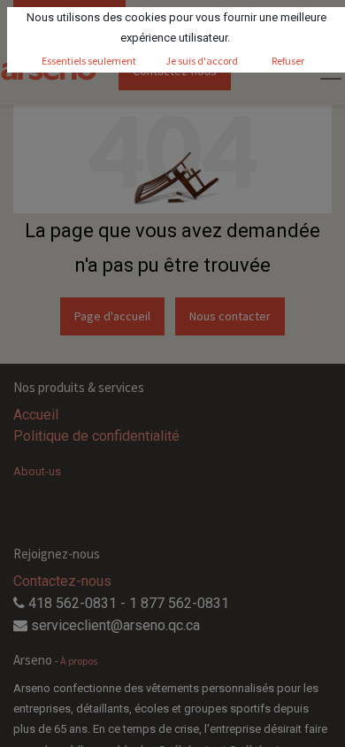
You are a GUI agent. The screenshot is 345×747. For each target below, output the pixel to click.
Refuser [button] (288, 60)
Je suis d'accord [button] (201, 60)
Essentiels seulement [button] (89, 60)
